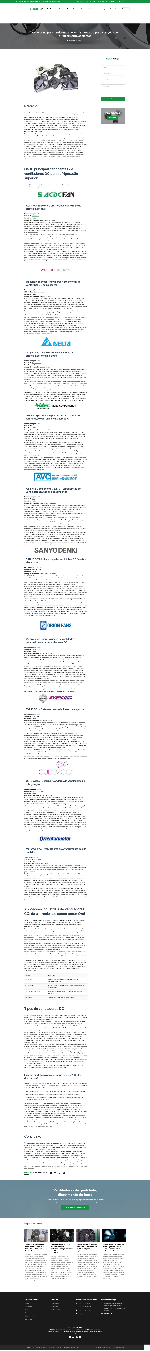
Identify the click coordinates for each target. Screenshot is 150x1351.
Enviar (113, 99)
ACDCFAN (35, 216)
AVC (33, 499)
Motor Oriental (36, 859)
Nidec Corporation (38, 426)
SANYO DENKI (36, 569)
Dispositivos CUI (37, 791)
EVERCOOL (35, 716)
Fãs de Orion (36, 649)
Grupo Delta (36, 363)
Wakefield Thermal (38, 292)
